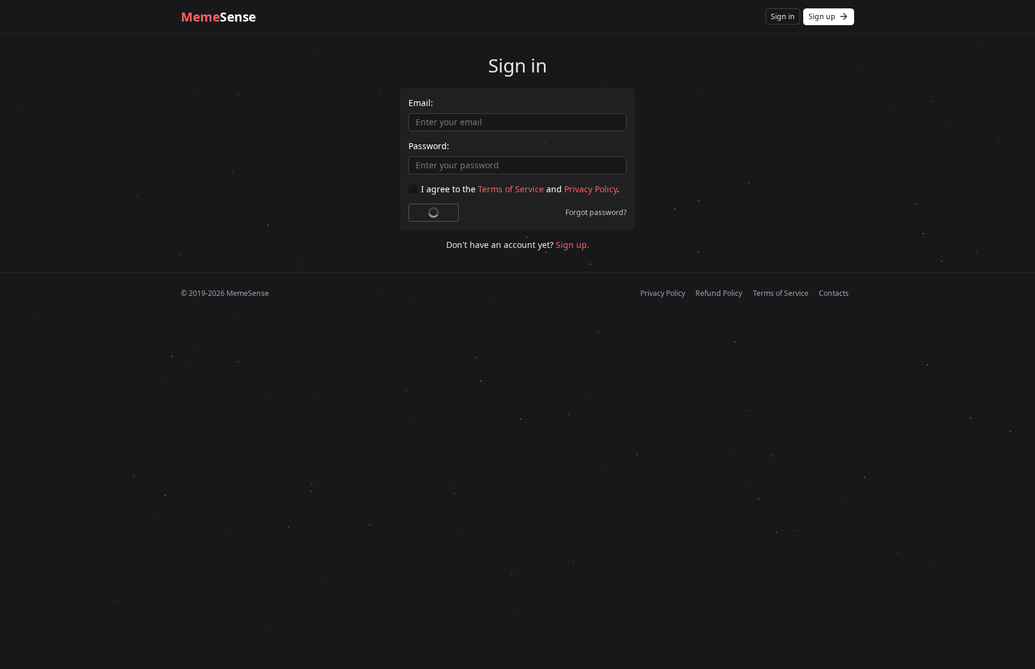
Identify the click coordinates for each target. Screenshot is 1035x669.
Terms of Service (511, 189)
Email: (420, 102)
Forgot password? (596, 212)
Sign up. (572, 244)
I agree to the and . (520, 189)
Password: (428, 146)
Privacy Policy (590, 189)
